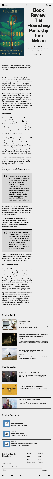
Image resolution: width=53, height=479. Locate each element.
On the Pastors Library (17, 423)
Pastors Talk (13, 421)
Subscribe (45, 470)
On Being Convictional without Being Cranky (24, 443)
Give (27, 5)
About (39, 459)
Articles (28, 453)
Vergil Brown (39, 46)
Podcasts (40, 453)
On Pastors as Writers (17, 433)
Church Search (30, 462)
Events (28, 459)
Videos (28, 456)
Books (39, 456)
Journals (40, 462)
